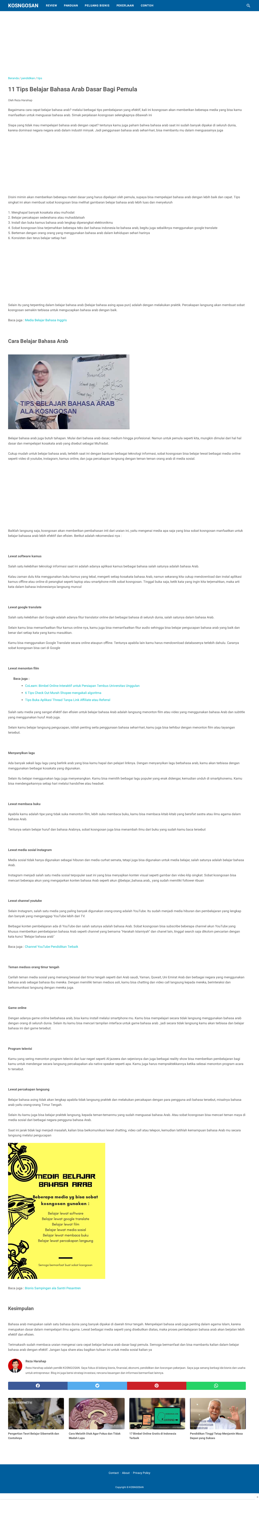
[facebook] (38, 1386)
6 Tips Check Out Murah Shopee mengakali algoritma (63, 693)
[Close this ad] (257, 1497)
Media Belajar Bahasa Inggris (46, 320)
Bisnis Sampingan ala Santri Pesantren (53, 1288)
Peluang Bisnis (97, 5)
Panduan (71, 5)
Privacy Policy (141, 1472)
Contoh (147, 5)
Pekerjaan (125, 5)
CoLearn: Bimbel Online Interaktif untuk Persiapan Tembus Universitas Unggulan (82, 686)
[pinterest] (157, 1386)
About (126, 1472)
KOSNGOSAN (23, 6)
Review (51, 5)
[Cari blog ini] (248, 5)
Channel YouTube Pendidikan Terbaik (51, 947)
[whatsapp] (216, 1386)
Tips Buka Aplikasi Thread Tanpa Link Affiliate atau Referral (67, 700)
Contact (114, 1472)
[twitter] (97, 1386)
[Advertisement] (109, 45)
